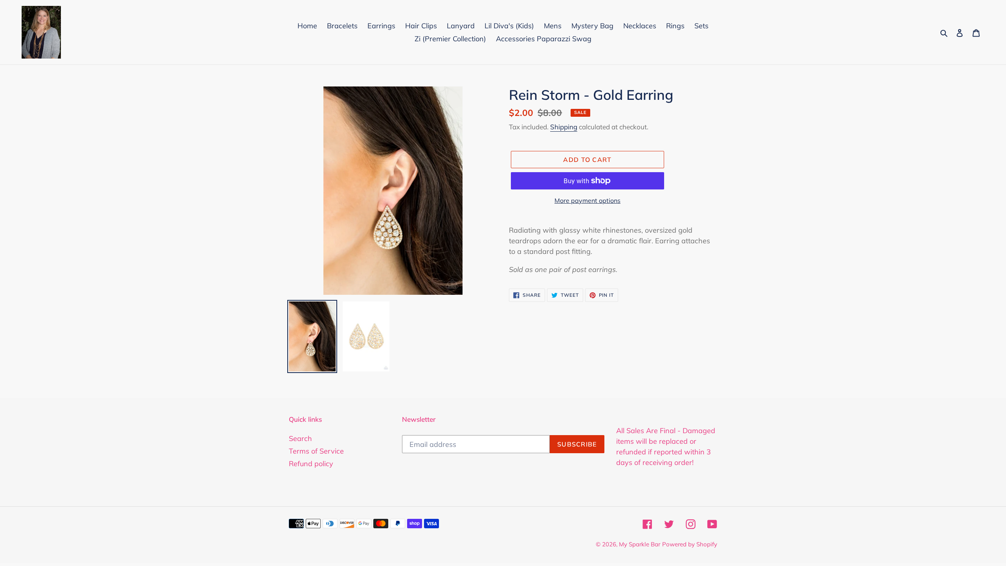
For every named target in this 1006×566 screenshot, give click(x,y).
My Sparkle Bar (639, 544)
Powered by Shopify (689, 544)
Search (300, 438)
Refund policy (311, 463)
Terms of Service (316, 451)
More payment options (587, 200)
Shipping (563, 127)
